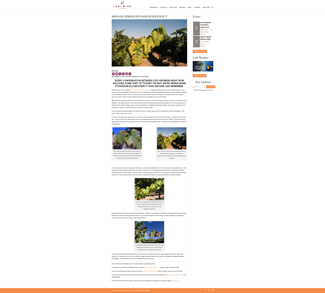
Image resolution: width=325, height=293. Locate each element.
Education (173, 7)
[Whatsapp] (129, 73)
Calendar (197, 7)
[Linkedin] (126, 73)
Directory (206, 7)
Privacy (142, 290)
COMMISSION (153, 7)
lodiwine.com (176, 281)
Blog (189, 7)
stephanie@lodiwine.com (152, 267)
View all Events (199, 51)
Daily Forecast (199, 76)
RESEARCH (182, 7)
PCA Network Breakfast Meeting (139, 90)
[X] (123, 73)
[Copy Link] (119, 73)
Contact (137, 290)
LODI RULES (163, 7)
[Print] (113, 73)
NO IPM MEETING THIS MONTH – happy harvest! (205, 25)
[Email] (116, 73)
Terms (147, 290)
